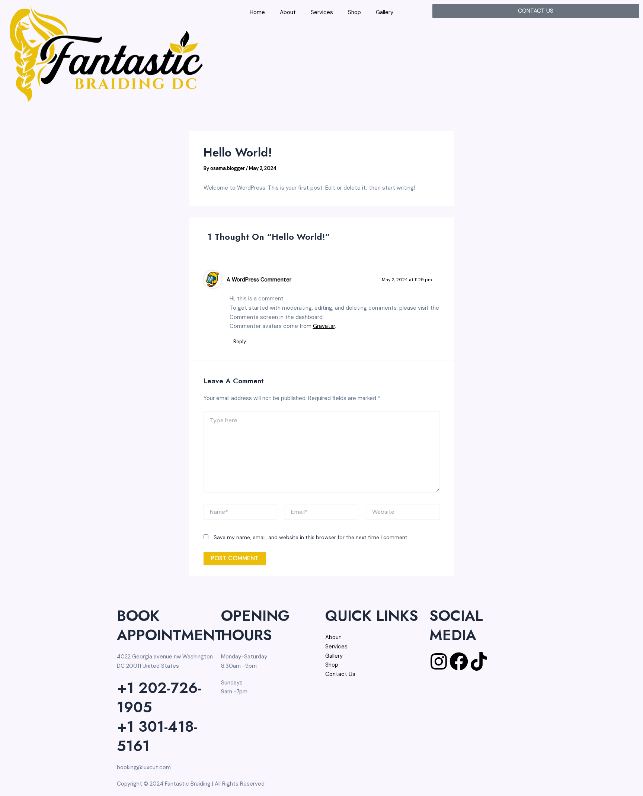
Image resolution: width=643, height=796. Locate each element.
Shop (354, 12)
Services (322, 12)
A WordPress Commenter (259, 279)
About (288, 12)
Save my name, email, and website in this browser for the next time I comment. (311, 537)
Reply (239, 341)
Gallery (384, 12)
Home (257, 12)
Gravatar (324, 326)
